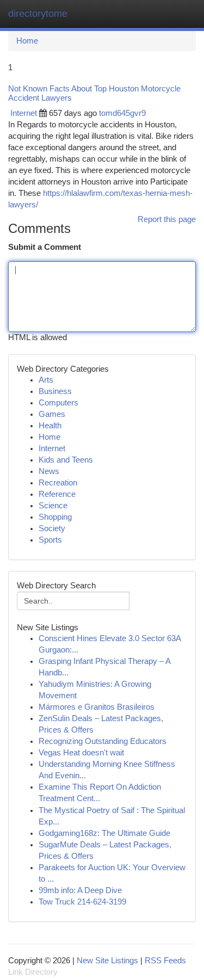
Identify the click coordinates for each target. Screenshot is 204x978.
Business (55, 391)
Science (53, 505)
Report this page (167, 219)
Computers (58, 402)
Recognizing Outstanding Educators (102, 741)
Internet (23, 113)
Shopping (55, 517)
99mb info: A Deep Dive (80, 890)
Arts (46, 380)
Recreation (58, 482)
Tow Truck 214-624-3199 (82, 901)
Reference (57, 494)
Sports (50, 540)
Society (52, 528)
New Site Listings (107, 960)
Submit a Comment (44, 247)
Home (27, 40)
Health (50, 425)
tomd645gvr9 (122, 113)
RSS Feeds (165, 960)
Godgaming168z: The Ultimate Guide (104, 833)
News (49, 471)
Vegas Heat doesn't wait (81, 752)
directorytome (37, 13)
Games (52, 414)
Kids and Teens (66, 460)
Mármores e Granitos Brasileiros (96, 707)
